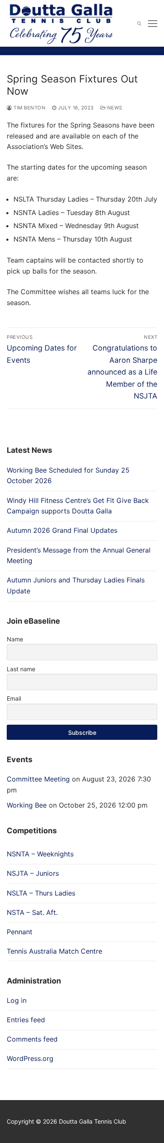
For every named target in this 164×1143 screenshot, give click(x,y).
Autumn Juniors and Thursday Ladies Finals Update (76, 585)
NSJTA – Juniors (33, 873)
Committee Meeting (38, 779)
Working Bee (27, 805)
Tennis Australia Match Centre (54, 951)
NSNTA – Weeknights (40, 854)
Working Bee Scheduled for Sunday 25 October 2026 (68, 475)
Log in (16, 1000)
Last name (21, 669)
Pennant (19, 932)
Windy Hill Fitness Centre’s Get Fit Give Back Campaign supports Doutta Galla (78, 506)
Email (14, 698)
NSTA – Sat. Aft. (32, 912)
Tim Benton (28, 108)
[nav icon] (152, 23)
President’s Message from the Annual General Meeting (79, 555)
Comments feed (32, 1039)
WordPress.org (30, 1058)
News (114, 108)
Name (15, 639)
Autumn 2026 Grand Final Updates (62, 530)
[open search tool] (139, 23)
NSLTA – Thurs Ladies (41, 893)
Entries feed (26, 1019)
